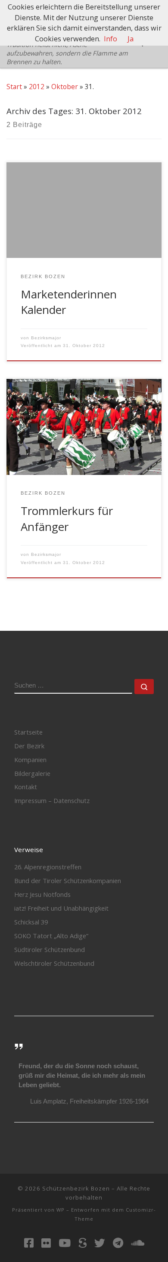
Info (110, 38)
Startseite (28, 732)
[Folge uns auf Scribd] (82, 1243)
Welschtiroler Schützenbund (54, 963)
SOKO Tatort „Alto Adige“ (51, 935)
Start (14, 86)
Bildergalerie (32, 773)
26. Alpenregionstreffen (47, 866)
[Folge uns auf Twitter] (99, 1243)
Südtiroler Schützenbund (49, 949)
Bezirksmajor (46, 337)
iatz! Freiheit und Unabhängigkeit (61, 908)
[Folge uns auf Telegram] (118, 1243)
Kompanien (30, 759)
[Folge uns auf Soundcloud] (137, 1243)
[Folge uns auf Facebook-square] (29, 1243)
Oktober (64, 86)
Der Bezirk (29, 745)
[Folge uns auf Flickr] (46, 1243)
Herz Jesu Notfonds (42, 894)
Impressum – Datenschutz (52, 800)
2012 (36, 86)
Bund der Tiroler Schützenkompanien (67, 880)
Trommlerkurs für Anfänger (67, 518)
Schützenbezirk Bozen (76, 1188)
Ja (131, 38)
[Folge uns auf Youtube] (65, 1243)
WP (60, 1209)
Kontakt (25, 786)
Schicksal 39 (31, 922)
